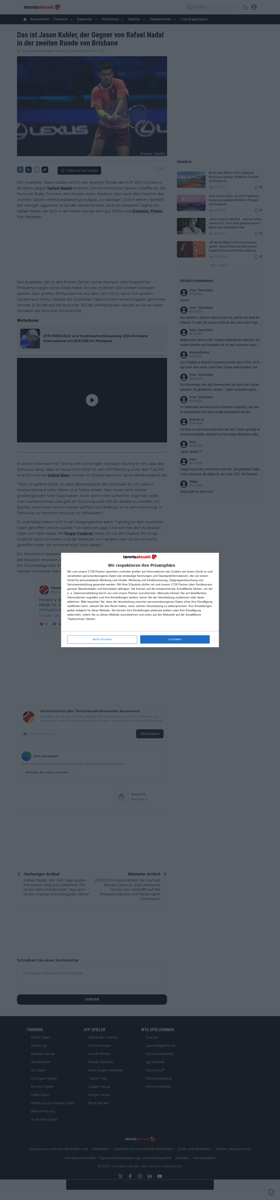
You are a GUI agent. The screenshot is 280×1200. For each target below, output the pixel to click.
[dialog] (140, 600)
